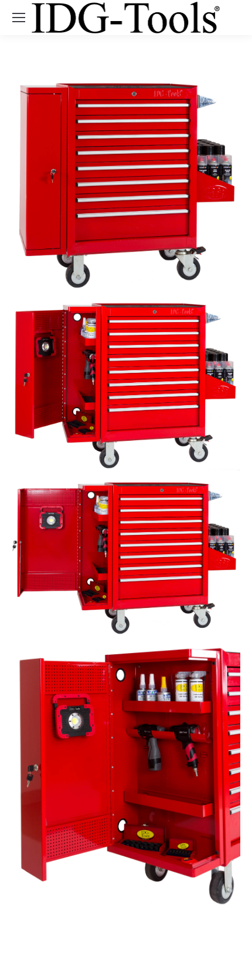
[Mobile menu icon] (19, 18)
